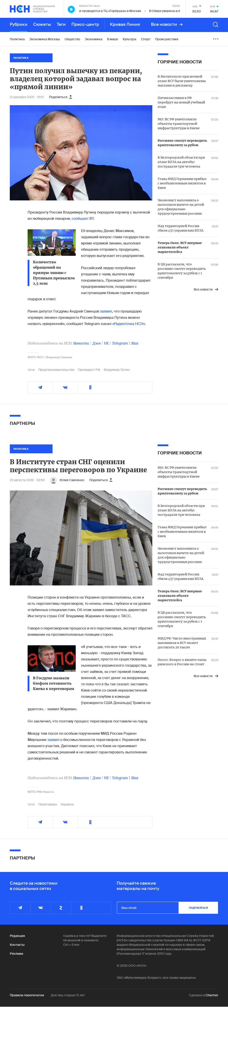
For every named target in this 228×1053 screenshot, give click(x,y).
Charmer (212, 995)
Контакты (17, 945)
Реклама (16, 954)
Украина (67, 804)
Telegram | (121, 343)
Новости (81, 343)
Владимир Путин (117, 370)
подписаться (198, 907)
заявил (106, 311)
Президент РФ (89, 370)
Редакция (17, 936)
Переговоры (47, 804)
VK (106, 343)
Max (134, 343)
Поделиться (58, 97)
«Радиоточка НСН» (128, 323)
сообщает (80, 218)
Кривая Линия (125, 24)
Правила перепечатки (27, 995)
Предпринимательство (56, 370)
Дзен (96, 343)
